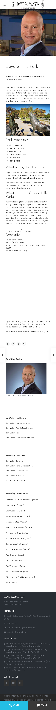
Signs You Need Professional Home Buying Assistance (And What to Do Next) (26, 650)
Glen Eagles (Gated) (15, 505)
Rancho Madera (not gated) (18, 538)
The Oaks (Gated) (14, 560)
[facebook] (6, 683)
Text (44, 705)
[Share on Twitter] (13, 344)
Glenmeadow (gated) (15, 511)
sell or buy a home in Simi (35, 321)
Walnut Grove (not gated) (17, 571)
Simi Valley (12, 175)
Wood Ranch (11, 582)
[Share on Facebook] (8, 344)
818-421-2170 (12, 623)
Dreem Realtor (34, 700)
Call (20, 327)
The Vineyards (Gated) (16, 566)
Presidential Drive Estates (17, 533)
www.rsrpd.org (20, 250)
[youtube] (13, 683)
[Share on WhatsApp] (19, 344)
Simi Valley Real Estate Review (19, 428)
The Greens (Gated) (15, 555)
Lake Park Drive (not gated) (18, 516)
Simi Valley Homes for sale (18, 423)
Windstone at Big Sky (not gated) (20, 577)
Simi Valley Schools (14, 461)
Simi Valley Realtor (14, 433)
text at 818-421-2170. (34, 327)
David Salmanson (30, 324)
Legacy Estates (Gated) (16, 522)
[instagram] (20, 683)
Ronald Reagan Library (16, 480)
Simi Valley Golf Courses (17, 470)
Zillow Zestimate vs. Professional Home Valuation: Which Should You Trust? (25, 656)
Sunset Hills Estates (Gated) (18, 549)
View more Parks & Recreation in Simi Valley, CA (27, 331)
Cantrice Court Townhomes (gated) (22, 500)
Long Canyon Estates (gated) (19, 527)
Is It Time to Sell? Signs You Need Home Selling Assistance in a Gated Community (28, 644)
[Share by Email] (24, 344)
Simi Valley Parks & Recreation (27, 76)
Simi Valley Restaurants (16, 475)
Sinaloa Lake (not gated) (17, 544)
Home (9, 76)
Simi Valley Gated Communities (20, 437)
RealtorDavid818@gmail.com (21, 627)
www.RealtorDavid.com (18, 632)
